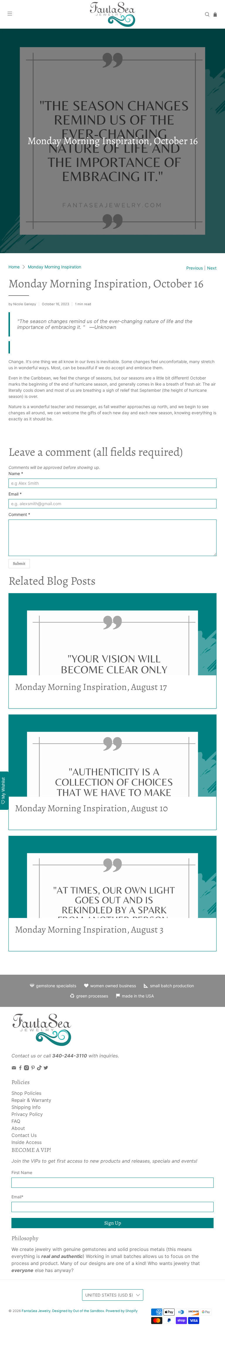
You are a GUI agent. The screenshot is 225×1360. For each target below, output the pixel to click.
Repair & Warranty (31, 1100)
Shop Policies (26, 1093)
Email (15, 493)
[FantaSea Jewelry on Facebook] (20, 1068)
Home (14, 267)
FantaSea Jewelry (36, 1311)
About (18, 1128)
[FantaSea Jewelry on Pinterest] (32, 1068)
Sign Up (112, 1222)
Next (212, 268)
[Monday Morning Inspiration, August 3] (112, 877)
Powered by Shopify (121, 1311)
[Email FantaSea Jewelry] (13, 1068)
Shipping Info (26, 1107)
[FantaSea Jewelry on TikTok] (39, 1068)
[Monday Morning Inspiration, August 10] (112, 756)
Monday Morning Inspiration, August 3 (89, 929)
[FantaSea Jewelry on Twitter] (45, 1068)
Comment (19, 514)
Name (15, 473)
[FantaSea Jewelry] (112, 14)
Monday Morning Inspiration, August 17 (91, 686)
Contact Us (24, 1135)
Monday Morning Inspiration (54, 267)
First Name (21, 1172)
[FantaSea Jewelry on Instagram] (26, 1068)
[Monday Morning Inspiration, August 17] (112, 634)
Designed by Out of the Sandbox (78, 1311)
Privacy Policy (27, 1114)
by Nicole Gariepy (22, 304)
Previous (194, 268)
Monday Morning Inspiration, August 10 (91, 808)
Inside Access (26, 1142)
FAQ (15, 1121)
